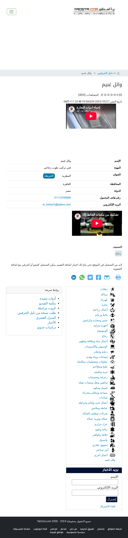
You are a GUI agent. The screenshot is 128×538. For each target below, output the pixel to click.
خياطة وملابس (99, 408)
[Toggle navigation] (11, 11)
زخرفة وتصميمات (98, 377)
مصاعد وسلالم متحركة (95, 392)
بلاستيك (103, 440)
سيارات (103, 397)
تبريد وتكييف (101, 371)
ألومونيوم (102, 330)
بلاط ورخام (101, 315)
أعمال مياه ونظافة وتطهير (93, 341)
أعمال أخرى (101, 455)
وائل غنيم (110, 459)
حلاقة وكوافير (100, 434)
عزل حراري (101, 424)
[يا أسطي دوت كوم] (94, 11)
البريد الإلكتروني (107, 487)
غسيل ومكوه (100, 387)
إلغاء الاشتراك (107, 506)
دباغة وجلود (101, 429)
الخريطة (48, 175)
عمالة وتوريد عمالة (97, 418)
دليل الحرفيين (105, 73)
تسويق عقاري (100, 445)
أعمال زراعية (100, 309)
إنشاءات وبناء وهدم (97, 357)
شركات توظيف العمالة (95, 413)
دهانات (104, 289)
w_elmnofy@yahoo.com (57, 204)
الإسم (114, 477)
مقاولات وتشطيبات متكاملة (92, 361)
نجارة (105, 304)
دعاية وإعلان (101, 351)
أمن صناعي (102, 449)
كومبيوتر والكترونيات (96, 346)
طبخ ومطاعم (100, 366)
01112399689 (62, 197)
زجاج (118, 253)
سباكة (104, 294)
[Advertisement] (64, 44)
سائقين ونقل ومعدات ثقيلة (93, 382)
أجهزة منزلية (101, 325)
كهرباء (104, 299)
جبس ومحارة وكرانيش (95, 320)
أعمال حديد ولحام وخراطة (93, 402)
